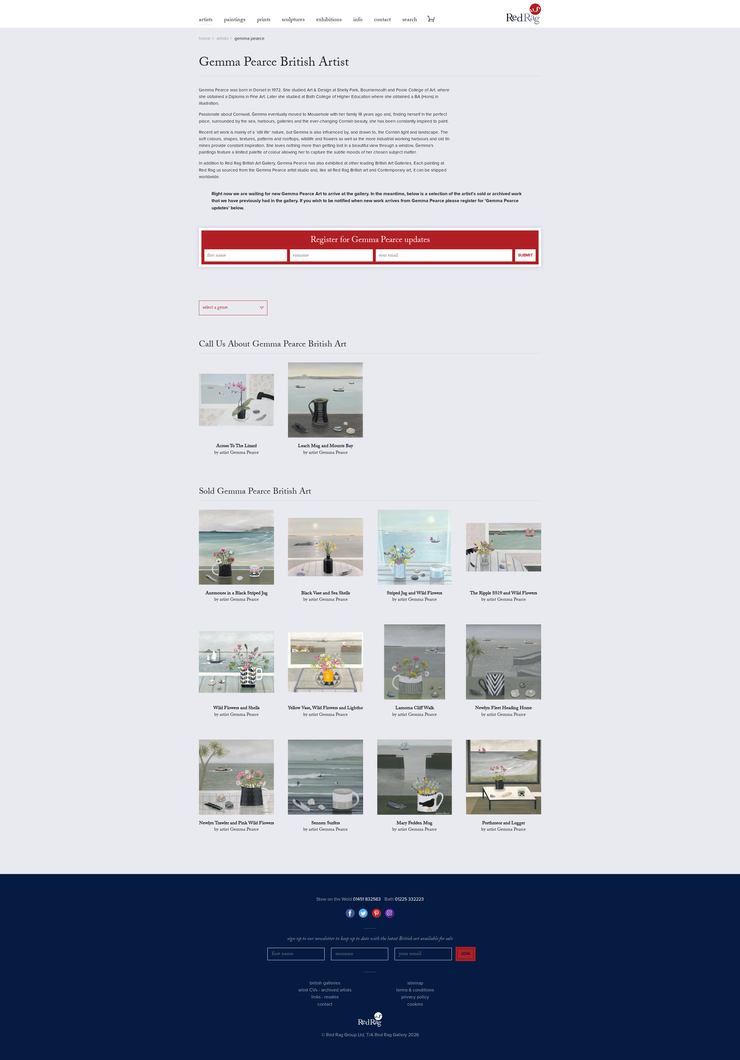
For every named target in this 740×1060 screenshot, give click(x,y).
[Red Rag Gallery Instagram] (389, 913)
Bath (404, 899)
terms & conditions (415, 990)
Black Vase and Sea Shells (325, 594)
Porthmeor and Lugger (503, 824)
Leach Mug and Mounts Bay (325, 446)
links (316, 997)
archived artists (336, 990)
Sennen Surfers (325, 824)
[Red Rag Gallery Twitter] (363, 913)
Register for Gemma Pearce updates (370, 240)
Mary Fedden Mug (414, 824)
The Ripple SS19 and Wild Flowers (503, 594)
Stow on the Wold (348, 899)
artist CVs (307, 990)
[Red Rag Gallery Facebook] (350, 913)
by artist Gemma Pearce (236, 453)
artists (222, 38)
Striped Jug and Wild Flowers (414, 594)
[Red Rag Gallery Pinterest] (376, 913)
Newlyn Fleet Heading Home (503, 708)
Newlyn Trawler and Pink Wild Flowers (236, 824)
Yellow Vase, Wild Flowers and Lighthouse (325, 708)
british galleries (325, 983)
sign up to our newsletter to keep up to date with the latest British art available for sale (370, 939)
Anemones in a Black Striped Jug (237, 594)
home (204, 38)
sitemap (415, 983)
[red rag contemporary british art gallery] (523, 13)
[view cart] (431, 18)
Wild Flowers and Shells (236, 708)
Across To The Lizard (236, 446)
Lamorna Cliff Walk (414, 708)
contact (324, 1004)
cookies (415, 1004)
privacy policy (415, 997)
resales (331, 997)
